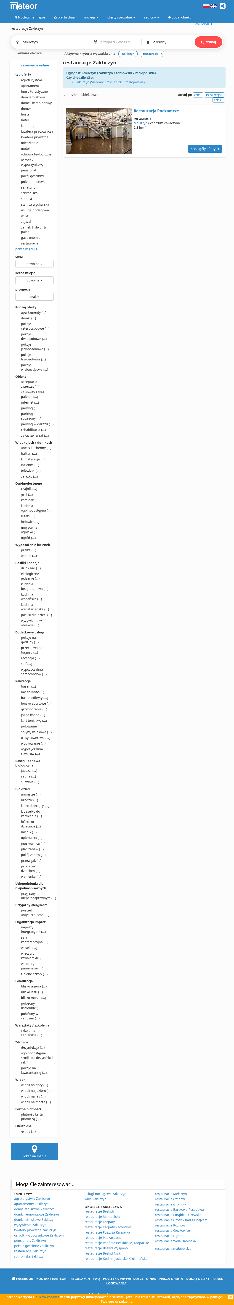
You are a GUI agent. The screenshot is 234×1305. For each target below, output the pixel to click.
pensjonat (28, 170)
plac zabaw (32, 849)
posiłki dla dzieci (36, 615)
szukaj (211, 42)
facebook (24, 1278)
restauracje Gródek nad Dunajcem (181, 1220)
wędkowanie (33, 743)
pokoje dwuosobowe (34, 336)
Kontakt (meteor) (51, 1278)
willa (24, 216)
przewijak (31, 860)
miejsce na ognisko (29, 529)
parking (29, 408)
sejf (26, 664)
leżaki (28, 516)
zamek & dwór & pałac (33, 229)
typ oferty (23, 74)
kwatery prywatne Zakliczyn (35, 1230)
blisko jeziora (34, 986)
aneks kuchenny (36, 448)
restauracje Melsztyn (171, 1194)
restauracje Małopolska (102, 1216)
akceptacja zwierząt (30, 384)
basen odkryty (34, 698)
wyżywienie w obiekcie (31, 622)
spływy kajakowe (36, 732)
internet (30, 402)
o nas (151, 1278)
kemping (28, 125)
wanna (29, 556)
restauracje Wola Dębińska (175, 1241)
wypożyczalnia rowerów (32, 751)
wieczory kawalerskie (32, 955)
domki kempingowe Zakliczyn (36, 1214)
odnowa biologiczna (36, 154)
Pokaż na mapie (34, 1156)
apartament (30, 86)
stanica (26, 199)
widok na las (33, 1096)
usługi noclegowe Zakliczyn (105, 1194)
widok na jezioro (36, 1090)
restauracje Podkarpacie (103, 1237)
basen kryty (32, 692)
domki (28, 318)
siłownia (30, 782)
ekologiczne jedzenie (30, 576)
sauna (28, 776)
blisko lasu (32, 992)
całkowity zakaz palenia (32, 394)
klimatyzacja (33, 459)
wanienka (31, 876)
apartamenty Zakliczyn (31, 1204)
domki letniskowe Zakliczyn (35, 1219)
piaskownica (33, 843)
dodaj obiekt (197, 1278)
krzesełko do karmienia (31, 813)
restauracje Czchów (170, 1199)
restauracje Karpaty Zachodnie (108, 1227)
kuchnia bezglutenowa (34, 586)
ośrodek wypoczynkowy (32, 162)
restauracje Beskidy (99, 1211)
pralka (28, 550)
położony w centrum (30, 1015)
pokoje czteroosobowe (35, 326)
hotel (25, 120)
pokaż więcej (25, 249)
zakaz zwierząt (35, 435)
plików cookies (47, 1297)
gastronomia (30, 237)
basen (28, 686)
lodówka (30, 522)
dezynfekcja (33, 1047)
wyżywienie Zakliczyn (30, 1225)
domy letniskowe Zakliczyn (34, 1209)
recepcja (30, 658)
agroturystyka (31, 80)
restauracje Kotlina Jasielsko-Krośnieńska (116, 1258)
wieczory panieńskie (32, 965)
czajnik (29, 488)
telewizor (30, 470)
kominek (30, 500)
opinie (218, 100)
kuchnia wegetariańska (35, 606)
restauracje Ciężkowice (172, 1230)
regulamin (80, 1278)
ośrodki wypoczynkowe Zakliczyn (39, 1235)
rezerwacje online (34, 65)
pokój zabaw (33, 855)
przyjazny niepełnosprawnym (37, 895)
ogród (28, 538)
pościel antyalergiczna (35, 912)
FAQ (96, 1278)
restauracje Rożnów (170, 1225)
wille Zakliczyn (95, 1199)
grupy (28, 1131)
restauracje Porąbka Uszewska (178, 1215)
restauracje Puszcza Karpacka (107, 1232)
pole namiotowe (33, 181)
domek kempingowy (36, 103)
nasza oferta (171, 1278)
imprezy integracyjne (33, 929)
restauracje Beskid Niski (103, 1253)
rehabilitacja (33, 430)
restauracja (29, 243)
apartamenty (33, 312)
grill (27, 494)
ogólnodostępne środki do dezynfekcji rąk (37, 1057)
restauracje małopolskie (173, 1248)
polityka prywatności (123, 1278)
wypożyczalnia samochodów (34, 671)
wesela (29, 947)
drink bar (31, 568)
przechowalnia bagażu (32, 650)
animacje (30, 794)
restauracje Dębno (169, 1236)
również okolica (29, 53)
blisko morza (33, 997)
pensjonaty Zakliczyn (30, 1240)
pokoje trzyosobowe (33, 356)
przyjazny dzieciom (30, 868)
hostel (25, 114)
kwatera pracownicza (37, 131)
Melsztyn (140, 123)
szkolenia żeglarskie (31, 1032)
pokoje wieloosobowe (34, 367)
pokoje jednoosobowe (35, 346)
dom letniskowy (33, 97)
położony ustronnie (31, 1005)
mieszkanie (29, 143)
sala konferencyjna (34, 939)
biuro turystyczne (34, 91)
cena (19, 256)
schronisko (29, 193)
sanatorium (30, 187)
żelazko (29, 476)
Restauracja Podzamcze (156, 110)
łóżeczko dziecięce (31, 823)
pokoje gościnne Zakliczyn (34, 1246)
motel (25, 148)
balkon (29, 453)
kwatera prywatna (34, 137)
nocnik (29, 832)
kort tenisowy (34, 720)
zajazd (26, 221)
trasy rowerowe (35, 737)
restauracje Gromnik (170, 1204)
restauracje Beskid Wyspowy (106, 1248)
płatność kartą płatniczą (32, 1116)
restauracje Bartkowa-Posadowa (179, 1209)
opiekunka (31, 837)
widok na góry (34, 1085)
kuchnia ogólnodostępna (36, 508)
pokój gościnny (32, 176)
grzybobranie (34, 709)
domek (26, 108)
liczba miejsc (25, 273)
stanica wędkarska (35, 204)
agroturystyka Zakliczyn (32, 1198)
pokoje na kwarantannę (34, 1070)
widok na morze (36, 1102)
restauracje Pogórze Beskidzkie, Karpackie (117, 1243)
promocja (22, 289)
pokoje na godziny (30, 639)
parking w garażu (37, 424)
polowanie (31, 726)
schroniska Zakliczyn (29, 1256)
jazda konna (33, 715)
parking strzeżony (31, 416)
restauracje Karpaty (100, 1222)
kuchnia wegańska (31, 596)
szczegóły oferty (203, 149)
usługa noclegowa (35, 210)
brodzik (29, 800)
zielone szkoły (34, 974)
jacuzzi (29, 770)
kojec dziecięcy (35, 805)
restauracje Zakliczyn (30, 1251)
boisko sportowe (36, 703)
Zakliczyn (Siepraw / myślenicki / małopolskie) (110, 82)
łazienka (30, 465)
